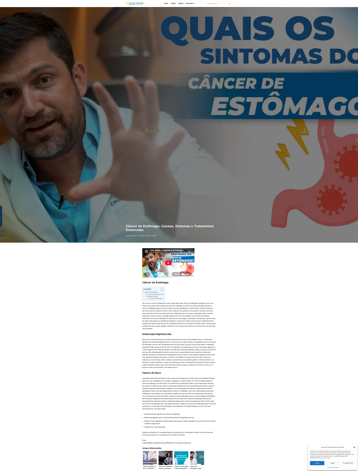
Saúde (166, 3)
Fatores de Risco (153, 296)
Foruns (173, 3)
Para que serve (132, 235)
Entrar (180, 3)
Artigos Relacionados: (157, 298)
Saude (154, 235)
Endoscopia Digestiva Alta (155, 294)
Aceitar (317, 463)
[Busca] (230, 3)
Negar (332, 463)
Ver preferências (348, 463)
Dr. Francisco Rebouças (183, 443)
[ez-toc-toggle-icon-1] (161, 289)
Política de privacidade (333, 467)
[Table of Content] (162, 289)
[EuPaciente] (135, 3)
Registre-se (190, 3)
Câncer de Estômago (151, 292)
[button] (354, 447)
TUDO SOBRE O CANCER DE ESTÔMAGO (157, 443)
